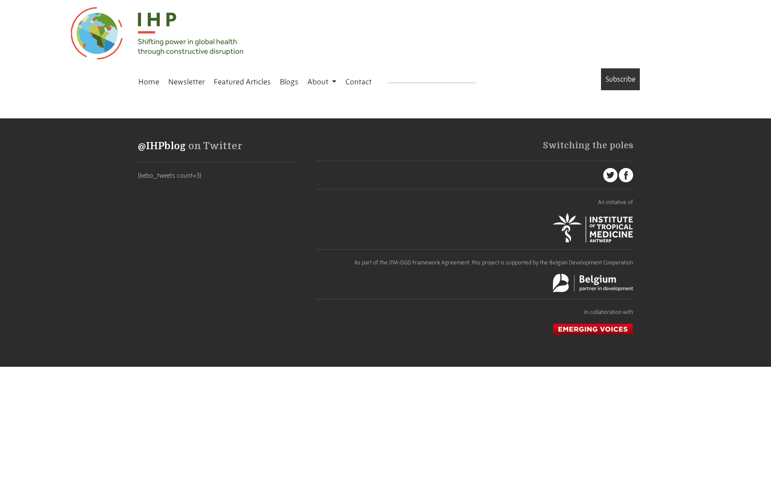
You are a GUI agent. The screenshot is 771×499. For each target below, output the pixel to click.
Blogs (289, 82)
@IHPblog (162, 146)
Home (148, 82)
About (318, 82)
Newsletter (186, 82)
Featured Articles (242, 82)
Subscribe (620, 79)
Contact (358, 82)
